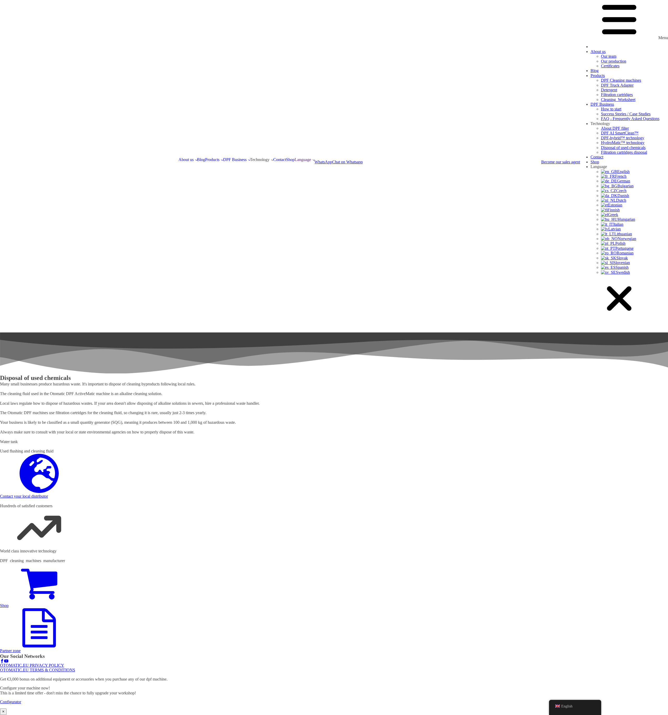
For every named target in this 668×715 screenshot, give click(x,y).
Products (212, 159)
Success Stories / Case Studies (626, 114)
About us (186, 159)
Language (303, 159)
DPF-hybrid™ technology (622, 138)
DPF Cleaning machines (621, 80)
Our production (613, 61)
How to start (611, 109)
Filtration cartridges (617, 94)
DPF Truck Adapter (617, 85)
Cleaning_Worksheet (618, 99)
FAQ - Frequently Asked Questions (630, 118)
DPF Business (235, 159)
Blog (201, 159)
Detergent (609, 90)
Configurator (10, 702)
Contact (279, 159)
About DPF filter (615, 128)
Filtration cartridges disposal (624, 152)
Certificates (610, 66)
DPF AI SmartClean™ (620, 133)
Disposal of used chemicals (623, 147)
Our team (608, 56)
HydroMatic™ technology (623, 142)
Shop (290, 159)
